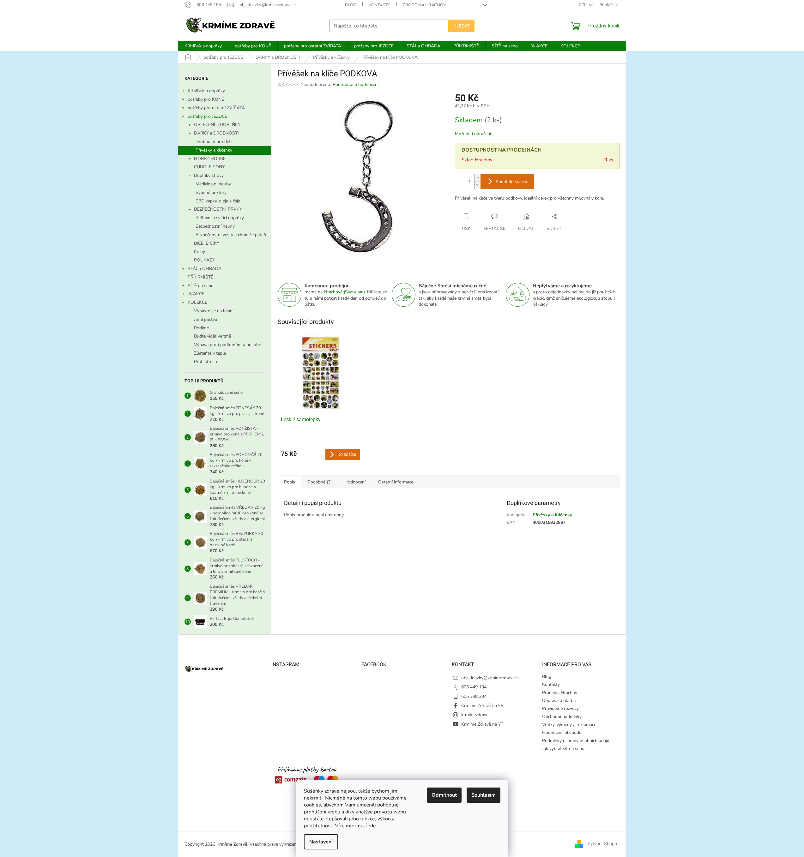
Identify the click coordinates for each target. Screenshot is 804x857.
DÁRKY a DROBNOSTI (216, 133)
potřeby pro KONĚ (206, 99)
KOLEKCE (197, 302)
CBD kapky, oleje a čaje (218, 201)
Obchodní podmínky (562, 717)
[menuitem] (203, 46)
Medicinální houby (213, 184)
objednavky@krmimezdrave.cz (490, 678)
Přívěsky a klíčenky (214, 150)
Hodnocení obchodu (562, 732)
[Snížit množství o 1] (477, 185)
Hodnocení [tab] (355, 482)
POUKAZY (204, 260)
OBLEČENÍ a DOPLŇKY (217, 125)
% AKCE (196, 294)
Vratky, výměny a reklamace (569, 725)
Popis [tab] (289, 482)
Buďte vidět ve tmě (212, 336)
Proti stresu (205, 362)
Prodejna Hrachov (424, 5)
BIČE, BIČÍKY (206, 243)
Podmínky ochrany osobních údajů (575, 741)
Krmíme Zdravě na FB (482, 706)
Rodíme (201, 328)
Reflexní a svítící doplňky (220, 218)
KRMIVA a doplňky (206, 91)
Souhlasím (483, 795)
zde (372, 825)
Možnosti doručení (473, 134)
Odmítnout (444, 795)
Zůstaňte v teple (210, 353)
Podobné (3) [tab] (320, 482)
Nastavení (321, 841)
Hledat (461, 25)
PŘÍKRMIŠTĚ (200, 277)
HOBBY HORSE (210, 159)
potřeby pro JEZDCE (207, 116)
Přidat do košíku (511, 181)
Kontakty (379, 5)
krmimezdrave (474, 715)
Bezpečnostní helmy (215, 226)
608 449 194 (474, 687)
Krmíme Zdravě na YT (482, 724)
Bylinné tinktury (211, 192)
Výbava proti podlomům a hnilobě (227, 345)
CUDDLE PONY (209, 167)
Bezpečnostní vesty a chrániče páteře (231, 235)
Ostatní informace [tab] (395, 482)
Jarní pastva (205, 319)
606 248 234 (474, 696)
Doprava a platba (559, 701)
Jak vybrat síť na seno (563, 749)
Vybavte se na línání (213, 311)
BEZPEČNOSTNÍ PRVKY (218, 209)
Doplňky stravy (209, 175)
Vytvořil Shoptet (603, 844)
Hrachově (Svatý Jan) (344, 292)
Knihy (199, 252)
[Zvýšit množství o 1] (477, 178)
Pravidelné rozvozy (560, 708)
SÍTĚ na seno (201, 286)
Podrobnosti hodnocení (355, 84)
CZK (583, 5)
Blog (350, 5)
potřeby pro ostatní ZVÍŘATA (216, 108)
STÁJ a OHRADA (204, 269)
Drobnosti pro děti (214, 142)
